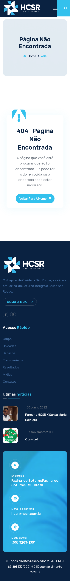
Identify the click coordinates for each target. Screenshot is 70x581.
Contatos (9, 381)
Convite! (31, 439)
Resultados (11, 367)
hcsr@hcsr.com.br (26, 513)
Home (32, 56)
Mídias (7, 374)
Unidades (9, 346)
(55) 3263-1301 (23, 542)
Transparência (13, 360)
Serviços (9, 353)
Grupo (7, 339)
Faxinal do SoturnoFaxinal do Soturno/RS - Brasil (34, 482)
